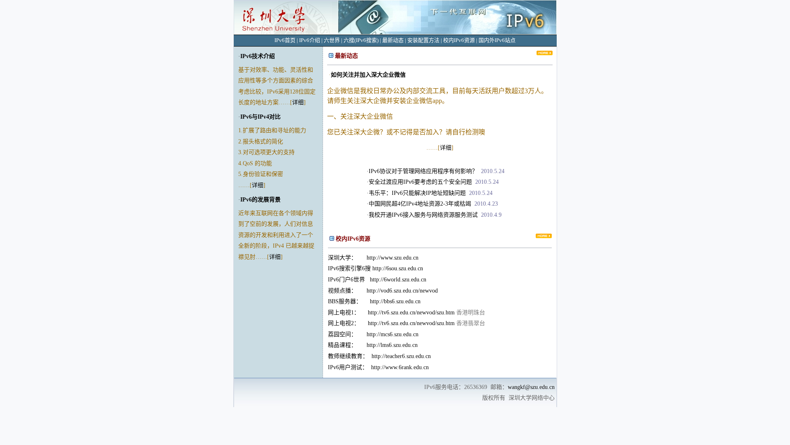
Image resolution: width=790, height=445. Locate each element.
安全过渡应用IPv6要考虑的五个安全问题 (420, 182)
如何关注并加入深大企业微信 (368, 75)
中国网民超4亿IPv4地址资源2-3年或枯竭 (420, 204)
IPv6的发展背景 (260, 200)
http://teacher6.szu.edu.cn (401, 356)
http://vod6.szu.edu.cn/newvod (402, 291)
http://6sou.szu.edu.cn (397, 268)
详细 (298, 102)
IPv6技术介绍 (257, 56)
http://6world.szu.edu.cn (398, 279)
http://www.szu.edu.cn (392, 258)
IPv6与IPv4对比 (260, 117)
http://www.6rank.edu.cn (400, 367)
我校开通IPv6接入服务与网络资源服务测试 (423, 215)
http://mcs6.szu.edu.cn (392, 334)
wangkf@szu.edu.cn (531, 387)
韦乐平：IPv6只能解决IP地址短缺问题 (417, 193)
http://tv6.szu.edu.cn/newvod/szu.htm (411, 312)
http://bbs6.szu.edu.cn (395, 301)
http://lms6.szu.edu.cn (392, 345)
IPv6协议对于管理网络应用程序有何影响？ (423, 171)
